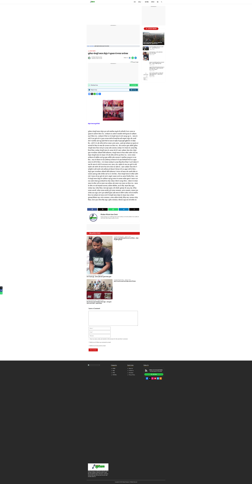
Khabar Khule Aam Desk (97, 57)
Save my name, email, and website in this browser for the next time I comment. (109, 339)
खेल (157, 1)
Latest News (92, 51)
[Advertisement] (113, 15)
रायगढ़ (139, 1)
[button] (161, 2)
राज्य (135, 1)
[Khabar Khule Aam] (92, 2)
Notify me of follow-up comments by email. (100, 342)
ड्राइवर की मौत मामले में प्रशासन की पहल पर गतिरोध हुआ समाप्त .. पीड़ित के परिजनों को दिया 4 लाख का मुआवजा (156, 68)
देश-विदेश (147, 1)
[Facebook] (1, 290)
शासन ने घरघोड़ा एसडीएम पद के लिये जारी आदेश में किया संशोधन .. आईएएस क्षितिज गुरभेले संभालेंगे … (156, 74)
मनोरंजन (152, 1)
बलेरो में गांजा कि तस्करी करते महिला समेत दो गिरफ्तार (125, 281)
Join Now (134, 85)
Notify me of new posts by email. (98, 345)
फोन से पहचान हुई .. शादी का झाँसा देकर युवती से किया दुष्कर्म (99, 276)
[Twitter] (1, 287)
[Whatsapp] (1, 293)
